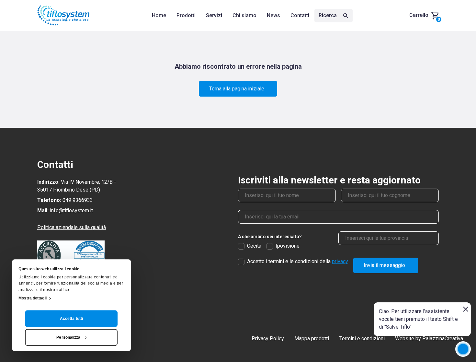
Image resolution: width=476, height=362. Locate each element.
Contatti (299, 15)
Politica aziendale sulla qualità (71, 227)
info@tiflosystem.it (71, 210)
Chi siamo (244, 15)
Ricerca (328, 15)
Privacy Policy (268, 338)
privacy (340, 261)
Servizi (214, 15)
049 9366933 (77, 200)
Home (159, 15)
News (273, 15)
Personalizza (68, 337)
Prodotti (186, 15)
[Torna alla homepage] (63, 15)
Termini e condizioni (362, 338)
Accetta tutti (71, 318)
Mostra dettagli (32, 298)
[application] (463, 349)
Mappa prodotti (311, 338)
